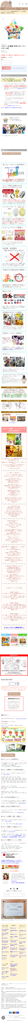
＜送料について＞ (11, 105)
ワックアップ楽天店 (15, 862)
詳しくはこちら (14, 694)
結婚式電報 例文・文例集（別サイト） (13, 970)
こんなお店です (18, 860)
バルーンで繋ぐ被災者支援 (17, 882)
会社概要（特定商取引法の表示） (7, 860)
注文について (13, 927)
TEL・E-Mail (3, 852)
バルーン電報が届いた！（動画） (5, 973)
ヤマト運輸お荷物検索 (17, 835)
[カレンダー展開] (3, 1018)
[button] (19, 4)
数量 (2, 59)
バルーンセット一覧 (10, 8)
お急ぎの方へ (5, 944)
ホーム (2, 107)
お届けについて (14, 934)
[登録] (22, 895)
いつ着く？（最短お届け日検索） (5, 948)
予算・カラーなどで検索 (18, 9)
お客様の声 (3, 861)
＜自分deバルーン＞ (21, 88)
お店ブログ (14, 881)
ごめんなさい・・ (19, 861)
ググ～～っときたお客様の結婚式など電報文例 (14, 965)
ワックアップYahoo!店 (5, 862)
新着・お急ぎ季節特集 (3, 9)
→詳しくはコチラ (4, 726)
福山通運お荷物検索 (13, 836)
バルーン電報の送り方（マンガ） (5, 934)
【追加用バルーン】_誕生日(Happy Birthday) (13, 107)
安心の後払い (5, 938)
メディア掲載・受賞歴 (10, 861)
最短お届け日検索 (8, 755)
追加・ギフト (24, 8)
